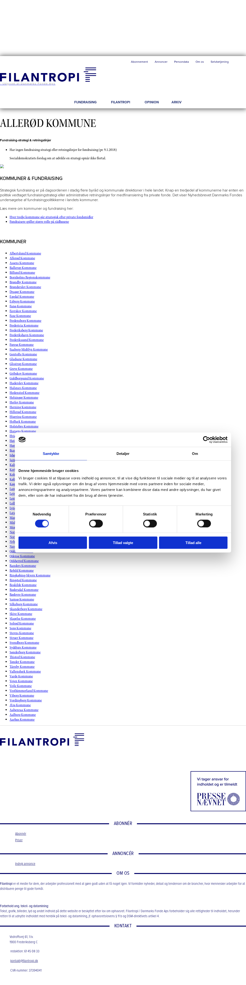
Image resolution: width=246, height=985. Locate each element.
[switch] (96, 523)
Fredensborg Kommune (25, 320)
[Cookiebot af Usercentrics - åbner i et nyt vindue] (206, 439)
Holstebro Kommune (24, 426)
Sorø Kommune (20, 628)
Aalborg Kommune (23, 714)
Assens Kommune (22, 263)
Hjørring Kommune (23, 417)
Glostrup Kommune (23, 364)
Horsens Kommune (23, 431)
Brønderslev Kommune (25, 287)
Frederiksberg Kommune (26, 330)
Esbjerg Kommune (22, 301)
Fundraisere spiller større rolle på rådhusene (39, 221)
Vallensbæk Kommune (25, 671)
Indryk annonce (25, 863)
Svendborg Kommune (24, 642)
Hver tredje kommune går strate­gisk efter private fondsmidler (51, 217)
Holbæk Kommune (23, 421)
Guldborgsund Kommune (27, 378)
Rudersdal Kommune (24, 590)
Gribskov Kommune (23, 373)
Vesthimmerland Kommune (29, 690)
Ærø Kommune (20, 705)
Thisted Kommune (22, 657)
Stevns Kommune (22, 633)
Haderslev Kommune (24, 383)
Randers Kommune (23, 566)
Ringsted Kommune (23, 580)
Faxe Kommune (20, 316)
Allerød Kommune (22, 258)
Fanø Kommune (21, 306)
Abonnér (20, 833)
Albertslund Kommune (25, 253)
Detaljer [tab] (123, 453)
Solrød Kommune (22, 623)
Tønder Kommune (22, 662)
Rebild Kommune (22, 570)
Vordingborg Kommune (26, 700)
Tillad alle (193, 543)
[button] (239, 63)
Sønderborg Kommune (25, 652)
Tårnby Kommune (22, 666)
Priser (19, 840)
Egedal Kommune (22, 296)
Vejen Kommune (21, 681)
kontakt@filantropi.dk (24, 961)
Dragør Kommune (22, 292)
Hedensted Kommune (24, 392)
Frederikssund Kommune (27, 340)
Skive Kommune (21, 614)
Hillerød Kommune (23, 412)
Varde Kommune (21, 676)
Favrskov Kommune (23, 311)
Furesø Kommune (22, 344)
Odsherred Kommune (24, 561)
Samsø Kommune (22, 599)
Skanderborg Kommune (26, 609)
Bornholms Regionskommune (30, 277)
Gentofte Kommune (23, 354)
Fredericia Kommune (24, 325)
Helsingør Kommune (24, 397)
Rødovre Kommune (23, 594)
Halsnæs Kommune (23, 388)
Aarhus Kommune (22, 719)
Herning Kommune (23, 407)
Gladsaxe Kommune (23, 359)
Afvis (53, 543)
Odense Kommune (22, 556)
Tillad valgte (123, 543)
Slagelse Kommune (23, 618)
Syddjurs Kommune (23, 647)
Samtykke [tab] (51, 453)
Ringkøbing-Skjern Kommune (30, 575)
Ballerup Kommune (23, 268)
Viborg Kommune (22, 695)
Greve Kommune (21, 368)
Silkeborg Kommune (24, 604)
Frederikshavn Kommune (27, 335)
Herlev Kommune (22, 402)
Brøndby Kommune (23, 282)
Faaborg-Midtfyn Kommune (29, 349)
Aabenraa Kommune (24, 710)
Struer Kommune (21, 638)
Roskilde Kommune (23, 585)
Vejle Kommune (21, 686)
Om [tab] (195, 453)
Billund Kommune (22, 272)
